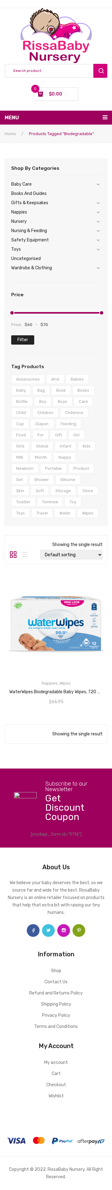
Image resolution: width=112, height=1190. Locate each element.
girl (76, 435)
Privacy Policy (56, 1015)
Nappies (19, 212)
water (65, 513)
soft (40, 490)
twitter (48, 930)
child (21, 412)
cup (20, 423)
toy (73, 502)
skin (20, 490)
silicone (67, 479)
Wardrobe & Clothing (31, 268)
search (100, 71)
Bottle (22, 401)
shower (41, 479)
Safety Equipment (30, 240)
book (61, 390)
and (55, 379)
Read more (56, 690)
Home (10, 133)
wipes (87, 513)
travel (42, 513)
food (21, 435)
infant (65, 446)
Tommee (50, 502)
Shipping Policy (56, 1004)
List (24, 555)
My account (56, 1062)
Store (87, 490)
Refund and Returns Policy (56, 993)
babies (77, 379)
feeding (68, 423)
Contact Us (56, 982)
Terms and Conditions (56, 1026)
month (41, 457)
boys (62, 401)
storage (63, 490)
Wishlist (56, 1096)
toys (20, 513)
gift (58, 435)
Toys (16, 249)
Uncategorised (26, 258)
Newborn (25, 468)
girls (20, 446)
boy (42, 401)
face (33, 930)
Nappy (64, 457)
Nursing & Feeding (29, 230)
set (19, 479)
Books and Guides (29, 193)
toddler (23, 502)
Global (42, 446)
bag (41, 390)
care (83, 401)
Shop (56, 970)
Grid (13, 555)
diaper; (42, 423)
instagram (63, 930)
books (83, 390)
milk (19, 457)
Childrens (74, 412)
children (45, 412)
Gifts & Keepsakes (29, 202)
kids (87, 446)
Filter (22, 339)
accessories (28, 379)
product (81, 468)
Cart (56, 1073)
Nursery (19, 221)
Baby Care (21, 184)
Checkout (56, 1084)
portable (53, 468)
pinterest (78, 930)
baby (21, 390)
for (40, 435)
